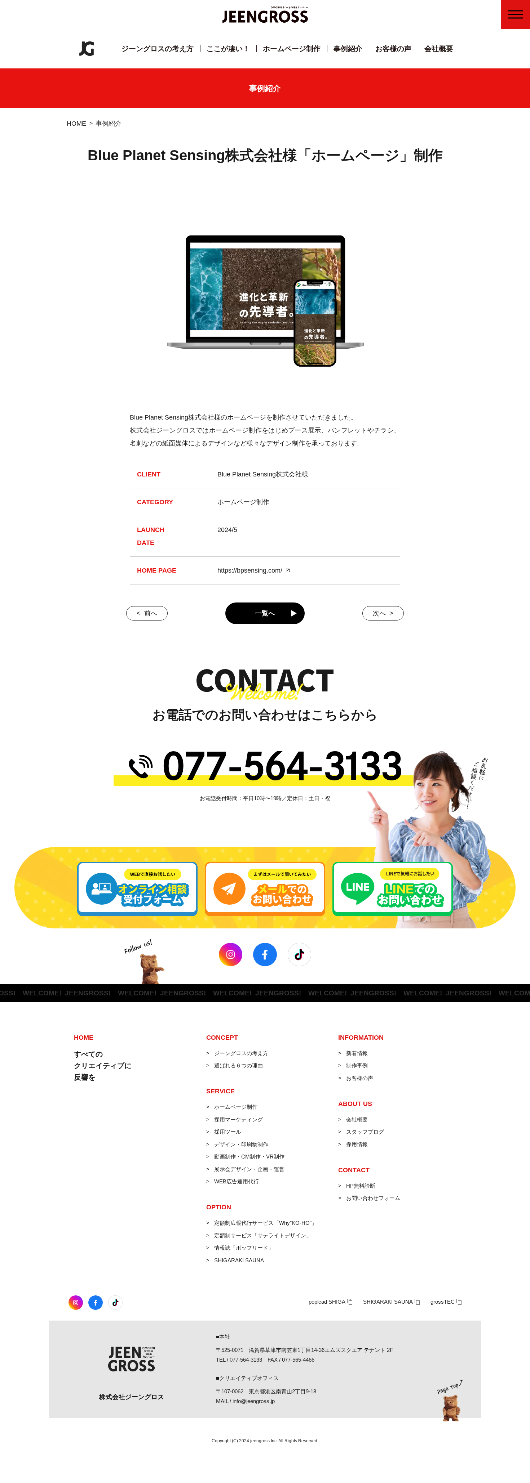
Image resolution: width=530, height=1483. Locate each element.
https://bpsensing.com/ (249, 570)
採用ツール (227, 1132)
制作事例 (357, 1065)
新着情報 (357, 1053)
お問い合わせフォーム (373, 1198)
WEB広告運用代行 (236, 1181)
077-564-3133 (246, 1360)
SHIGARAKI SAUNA (239, 1260)
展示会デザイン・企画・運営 (249, 1169)
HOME (76, 123)
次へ (379, 613)
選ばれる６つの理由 (238, 1065)
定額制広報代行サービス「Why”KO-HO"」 (265, 1223)
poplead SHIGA (327, 1302)
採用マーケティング (238, 1119)
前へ (150, 613)
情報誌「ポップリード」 (244, 1248)
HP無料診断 (360, 1186)
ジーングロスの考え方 (158, 49)
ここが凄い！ (228, 49)
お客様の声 (393, 49)
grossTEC (442, 1302)
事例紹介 (348, 49)
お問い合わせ (520, 80)
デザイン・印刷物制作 (241, 1144)
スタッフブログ (365, 1132)
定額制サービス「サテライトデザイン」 (263, 1235)
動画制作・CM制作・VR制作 (249, 1156)
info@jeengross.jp (254, 1401)
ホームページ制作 (292, 49)
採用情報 (357, 1144)
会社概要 (438, 49)
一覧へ (265, 613)
